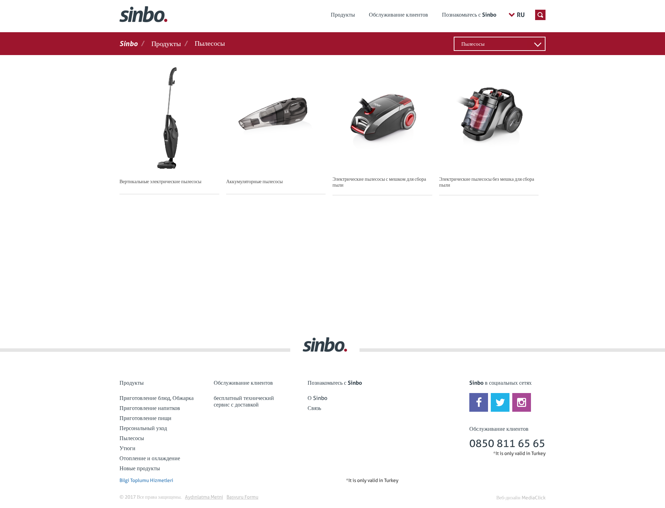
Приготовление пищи (145, 418)
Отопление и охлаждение (149, 458)
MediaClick (534, 497)
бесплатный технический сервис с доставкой (244, 401)
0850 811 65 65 (507, 443)
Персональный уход (143, 428)
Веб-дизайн (508, 497)
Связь (314, 408)
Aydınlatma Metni (204, 497)
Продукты (343, 14)
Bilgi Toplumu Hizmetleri (146, 480)
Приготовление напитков (149, 408)
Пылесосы (473, 44)
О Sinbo (317, 398)
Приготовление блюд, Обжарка (156, 398)
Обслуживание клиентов (398, 14)
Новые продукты (139, 468)
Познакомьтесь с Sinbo (469, 14)
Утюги (127, 448)
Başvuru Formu (242, 497)
